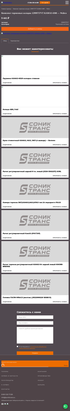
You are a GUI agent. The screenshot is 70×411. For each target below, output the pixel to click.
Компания (42, 371)
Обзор (5, 41)
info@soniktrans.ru (8, 397)
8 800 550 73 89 (7, 394)
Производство (44, 376)
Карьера (41, 384)
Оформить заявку (60, 82)
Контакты (5, 389)
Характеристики (14, 41)
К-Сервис (5, 384)
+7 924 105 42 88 (33, 2)
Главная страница (6, 9)
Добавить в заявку (35, 29)
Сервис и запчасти (9, 376)
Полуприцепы (7, 380)
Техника (4, 371)
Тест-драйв (44, 2)
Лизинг (41, 380)
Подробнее (7, 82)
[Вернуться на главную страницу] (6, 2)
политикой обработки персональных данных (32, 347)
